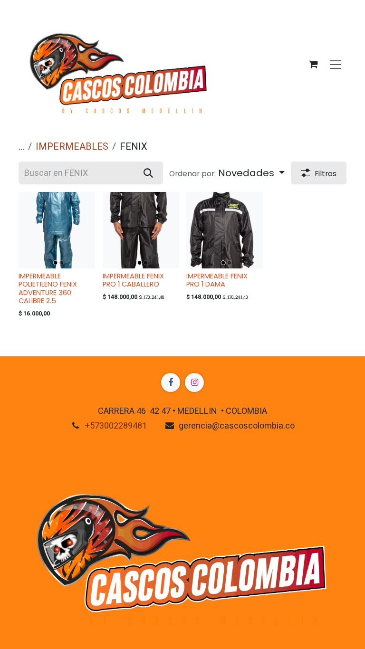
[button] (227, 173)
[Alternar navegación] (335, 64)
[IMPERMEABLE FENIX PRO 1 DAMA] (224, 230)
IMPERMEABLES (72, 146)
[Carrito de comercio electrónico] (313, 64)
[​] (170, 382)
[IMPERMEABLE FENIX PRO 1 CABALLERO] (141, 230)
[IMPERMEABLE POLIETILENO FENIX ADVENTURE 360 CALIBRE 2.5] (57, 230)
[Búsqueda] (148, 173)
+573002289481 (116, 426)
